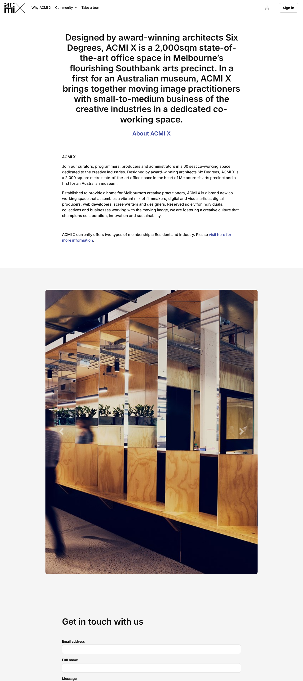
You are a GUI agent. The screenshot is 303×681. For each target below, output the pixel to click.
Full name (70, 660)
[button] (61, 432)
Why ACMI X (41, 7)
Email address (73, 641)
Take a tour (90, 7)
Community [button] (64, 7)
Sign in (288, 8)
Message (69, 678)
